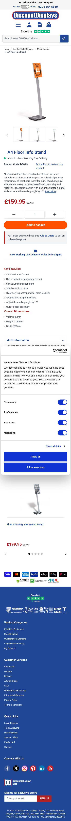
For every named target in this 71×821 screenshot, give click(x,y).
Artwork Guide (11, 681)
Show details (53, 446)
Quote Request (46, 2)
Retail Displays (11, 634)
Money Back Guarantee (15, 690)
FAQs (6, 685)
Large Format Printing (14, 643)
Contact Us (9, 666)
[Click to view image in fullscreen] (35, 91)
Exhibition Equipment (14, 629)
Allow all (35, 456)
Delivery (8, 671)
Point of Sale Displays (23, 49)
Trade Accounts (11, 728)
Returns (8, 676)
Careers (8, 747)
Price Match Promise (14, 695)
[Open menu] (18, 24)
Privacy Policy (10, 700)
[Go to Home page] (35, 15)
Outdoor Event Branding (15, 639)
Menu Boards (43, 49)
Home (6, 49)
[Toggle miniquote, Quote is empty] (39, 24)
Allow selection (35, 467)
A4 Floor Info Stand (16, 52)
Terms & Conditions (13, 705)
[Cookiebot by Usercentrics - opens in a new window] (52, 351)
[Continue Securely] (63, 135)
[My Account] (29, 24)
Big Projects (10, 648)
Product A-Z (9, 742)
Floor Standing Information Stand (25, 524)
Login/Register (11, 723)
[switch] (62, 412)
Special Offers (11, 737)
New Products (11, 732)
